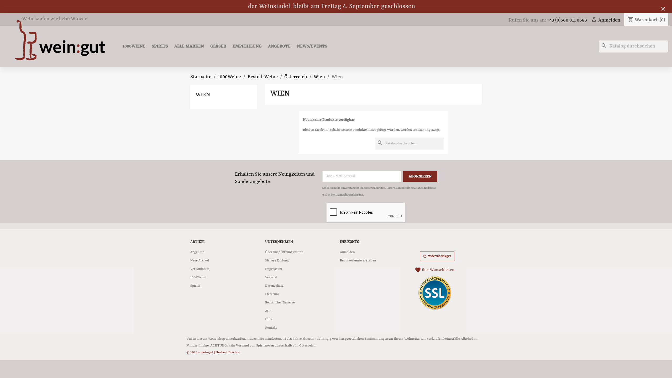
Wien (203, 95)
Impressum (273, 269)
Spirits (160, 46)
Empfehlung (247, 46)
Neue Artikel (199, 260)
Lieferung (272, 294)
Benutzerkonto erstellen (358, 260)
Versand (271, 277)
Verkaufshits (199, 269)
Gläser (218, 46)
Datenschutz (274, 286)
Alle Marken (189, 46)
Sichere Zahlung (277, 260)
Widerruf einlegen (439, 256)
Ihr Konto (349, 242)
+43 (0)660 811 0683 (567, 20)
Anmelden (347, 252)
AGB (268, 311)
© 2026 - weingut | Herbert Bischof (213, 352)
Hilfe (268, 319)
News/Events (312, 46)
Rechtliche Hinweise (280, 302)
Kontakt (271, 328)
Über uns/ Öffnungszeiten (284, 252)
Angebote (279, 46)
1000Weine (134, 46)
